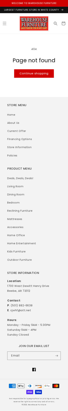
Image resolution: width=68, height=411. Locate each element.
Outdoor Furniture (19, 260)
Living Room (15, 186)
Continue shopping (34, 73)
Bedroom (13, 202)
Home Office (16, 235)
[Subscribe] (57, 355)
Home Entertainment (21, 243)
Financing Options (19, 139)
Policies (12, 155)
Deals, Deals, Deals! (20, 178)
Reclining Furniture (19, 211)
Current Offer (16, 131)
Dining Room (15, 194)
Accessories (15, 227)
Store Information (19, 147)
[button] (5, 23)
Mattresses (14, 219)
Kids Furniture (16, 251)
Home (11, 115)
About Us (13, 123)
